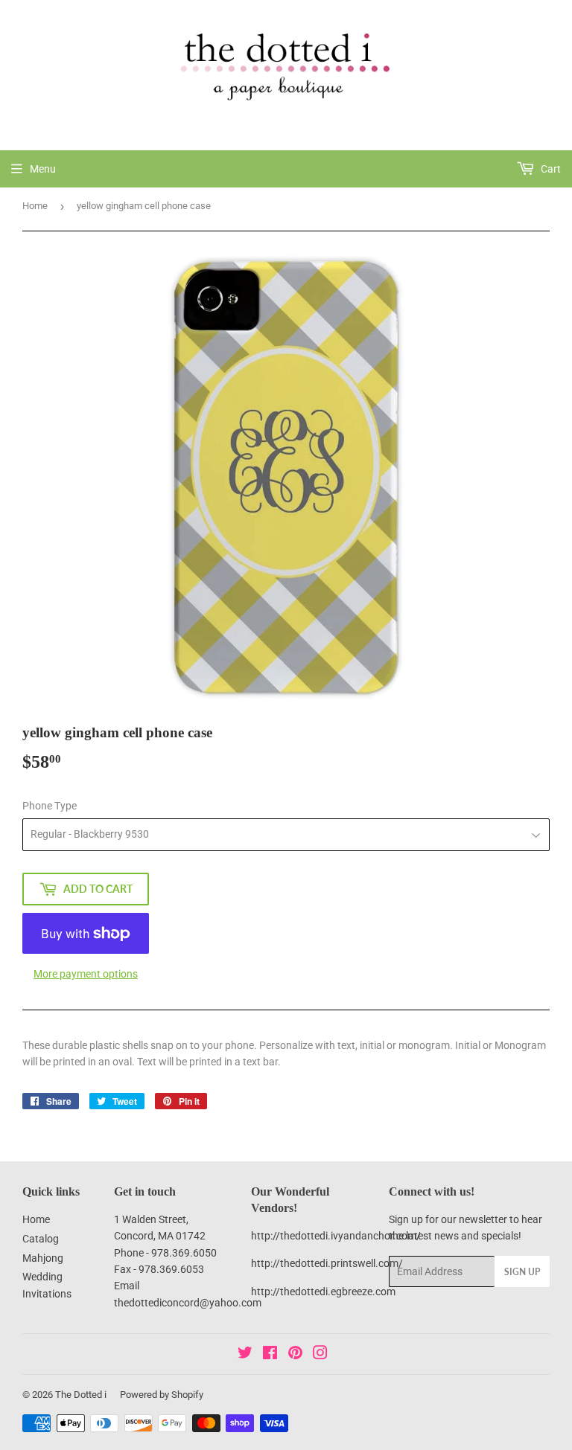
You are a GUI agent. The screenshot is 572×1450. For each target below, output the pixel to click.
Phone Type (49, 806)
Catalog (40, 1239)
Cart (549, 169)
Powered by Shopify (161, 1394)
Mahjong (42, 1258)
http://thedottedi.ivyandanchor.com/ (336, 1236)
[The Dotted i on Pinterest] (295, 1355)
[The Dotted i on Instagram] (320, 1355)
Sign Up (522, 1271)
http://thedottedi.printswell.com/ (327, 1263)
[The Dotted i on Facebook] (270, 1355)
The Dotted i (81, 1394)
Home (35, 205)
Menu (43, 169)
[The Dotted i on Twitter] (245, 1355)
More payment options (86, 974)
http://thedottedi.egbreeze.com (323, 1291)
